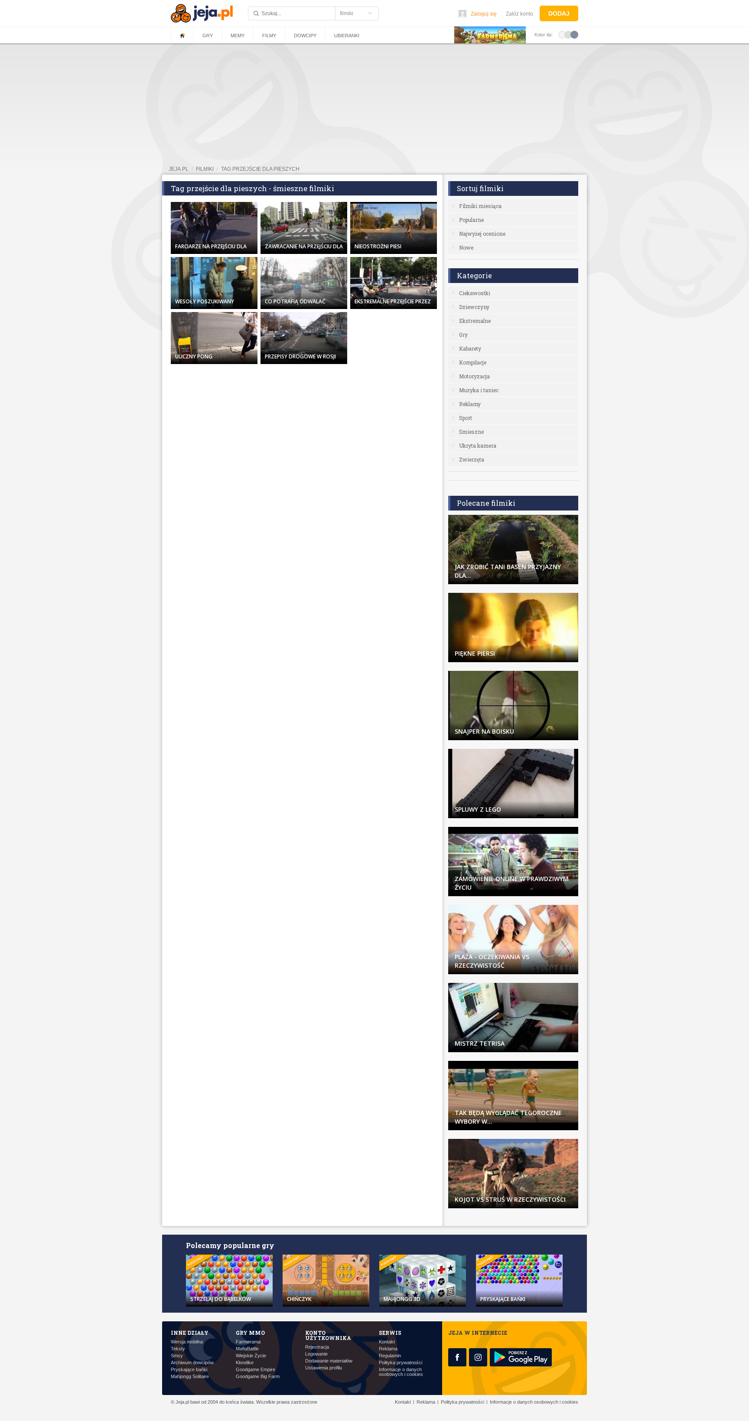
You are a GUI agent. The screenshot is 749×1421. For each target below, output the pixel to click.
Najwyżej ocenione (482, 233)
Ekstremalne (475, 320)
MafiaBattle (247, 1348)
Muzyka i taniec (478, 390)
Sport (465, 417)
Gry (207, 35)
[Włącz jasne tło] (562, 34)
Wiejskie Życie (251, 1355)
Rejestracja (317, 1347)
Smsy (177, 1355)
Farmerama (248, 1342)
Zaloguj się (484, 14)
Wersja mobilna (187, 1342)
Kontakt (387, 1342)
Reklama (388, 1348)
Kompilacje (472, 362)
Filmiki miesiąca (480, 205)
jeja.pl (179, 169)
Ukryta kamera (477, 445)
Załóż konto (519, 14)
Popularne (471, 219)
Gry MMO (250, 1332)
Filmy (269, 35)
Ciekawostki (474, 292)
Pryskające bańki (189, 1369)
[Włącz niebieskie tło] (574, 34)
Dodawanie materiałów (328, 1361)
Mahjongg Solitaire (190, 1376)
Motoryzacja (474, 376)
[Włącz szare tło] (568, 34)
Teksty (178, 1348)
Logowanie (316, 1354)
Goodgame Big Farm (258, 1376)
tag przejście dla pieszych (260, 169)
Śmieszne (471, 431)
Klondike (245, 1362)
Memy (237, 35)
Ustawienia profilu (323, 1368)
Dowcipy (305, 35)
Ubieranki (346, 35)
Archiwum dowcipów (192, 1362)
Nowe (466, 247)
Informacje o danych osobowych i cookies (401, 1372)
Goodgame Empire (255, 1369)
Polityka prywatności (400, 1362)
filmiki (205, 169)
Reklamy (470, 403)
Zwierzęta (471, 459)
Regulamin (390, 1355)
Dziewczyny (474, 306)
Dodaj (559, 13)
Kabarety (470, 348)
